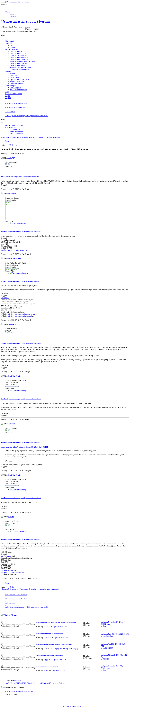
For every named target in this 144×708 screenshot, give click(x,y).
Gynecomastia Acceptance (19, 79)
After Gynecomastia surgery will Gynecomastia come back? (20, 176)
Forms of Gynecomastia (18, 55)
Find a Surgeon (15, 88)
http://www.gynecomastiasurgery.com (21, 314)
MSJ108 (106, 659)
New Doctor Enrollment (18, 90)
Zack (46, 649)
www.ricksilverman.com (9, 570)
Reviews (13, 47)
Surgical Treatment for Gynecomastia (23, 61)
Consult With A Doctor (13, 94)
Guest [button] (7, 12)
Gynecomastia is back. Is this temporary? (47, 666)
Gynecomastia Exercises (18, 63)
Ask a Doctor (14, 75)
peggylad (47, 660)
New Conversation (16, 133)
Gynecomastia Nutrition (18, 65)
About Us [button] (8, 43)
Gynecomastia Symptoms (19, 59)
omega (46, 670)
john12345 (48, 638)
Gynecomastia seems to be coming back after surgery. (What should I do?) (56, 622)
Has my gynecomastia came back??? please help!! (49, 655)
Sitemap (45, 683)
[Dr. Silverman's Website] (19, 531)
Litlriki (11, 517)
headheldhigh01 (108, 636)
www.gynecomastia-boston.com (12, 572)
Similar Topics (10, 615)
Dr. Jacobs (5, 298)
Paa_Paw (106, 626)
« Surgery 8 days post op (10, 137)
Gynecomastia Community (14, 125)
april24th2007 (108, 648)
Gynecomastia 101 (16, 51)
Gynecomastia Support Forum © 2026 (19, 692)
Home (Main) (10, 41)
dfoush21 (47, 627)
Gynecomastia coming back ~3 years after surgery (49, 633)
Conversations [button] (10, 127)
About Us (13, 45)
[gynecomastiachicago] (18, 223)
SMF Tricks (17, 681)
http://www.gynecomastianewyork (20, 316)
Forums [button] (8, 71)
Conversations (15, 129)
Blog (7, 92)
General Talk (14, 77)
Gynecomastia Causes (18, 53)
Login (12, 14)
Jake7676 (12, 158)
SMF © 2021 (21, 683)
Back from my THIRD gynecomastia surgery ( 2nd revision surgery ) (54, 644)
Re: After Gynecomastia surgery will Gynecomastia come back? (21, 231)
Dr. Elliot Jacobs (14, 258)
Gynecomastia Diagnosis (19, 57)
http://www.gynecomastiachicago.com (14, 250)
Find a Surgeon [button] (10, 86)
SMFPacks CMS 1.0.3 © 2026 (72, 706)
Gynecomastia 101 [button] (12, 49)
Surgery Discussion (17, 82)
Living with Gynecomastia (19, 69)
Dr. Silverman (6, 556)
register (27, 27)
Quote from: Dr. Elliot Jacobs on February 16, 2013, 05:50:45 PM (24, 447)
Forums (12, 73)
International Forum (17, 84)
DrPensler (12, 193)
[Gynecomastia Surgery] (19, 273)
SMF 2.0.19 (10, 683)
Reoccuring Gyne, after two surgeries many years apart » (40, 137)
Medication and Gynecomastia (21, 67)
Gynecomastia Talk (60, 627)
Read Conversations (17, 131)
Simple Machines (34, 683)
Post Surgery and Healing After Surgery (64, 649)
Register (13, 16)
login (20, 27)
